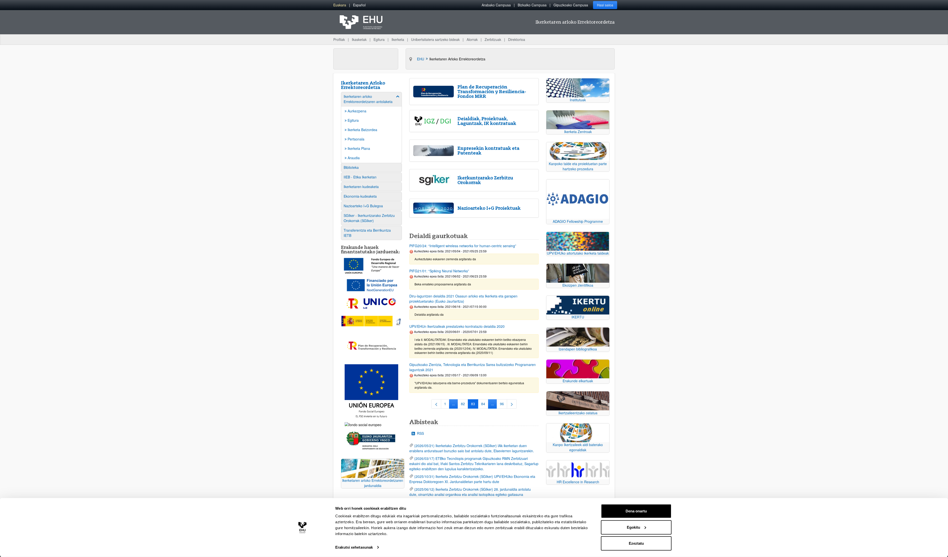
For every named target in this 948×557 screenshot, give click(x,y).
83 (474, 404)
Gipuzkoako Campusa (570, 4)
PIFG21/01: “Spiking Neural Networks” (439, 270)
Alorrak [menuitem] (472, 39)
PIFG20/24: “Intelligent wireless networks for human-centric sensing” (462, 245)
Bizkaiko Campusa (532, 4)
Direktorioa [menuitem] (516, 39)
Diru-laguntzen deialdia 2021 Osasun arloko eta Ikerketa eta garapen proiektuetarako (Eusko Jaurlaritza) (463, 299)
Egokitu (633, 527)
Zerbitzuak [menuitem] (493, 39)
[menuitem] (340, 5)
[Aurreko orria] (436, 404)
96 (503, 404)
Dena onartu (636, 511)
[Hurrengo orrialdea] (512, 404)
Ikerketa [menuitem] (398, 39)
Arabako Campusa (496, 4)
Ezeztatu (636, 543)
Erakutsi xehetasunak (354, 547)
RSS (420, 433)
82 (464, 404)
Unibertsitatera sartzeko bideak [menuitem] (435, 39)
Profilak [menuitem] (339, 39)
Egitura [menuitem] (379, 39)
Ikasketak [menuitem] (359, 39)
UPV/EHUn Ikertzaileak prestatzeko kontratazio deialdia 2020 (457, 326)
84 (484, 404)
